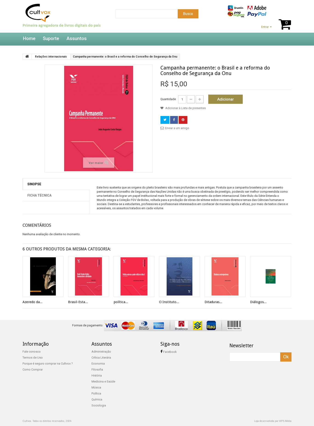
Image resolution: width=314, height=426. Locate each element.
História (96, 375)
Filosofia (97, 369)
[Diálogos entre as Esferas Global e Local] (270, 276)
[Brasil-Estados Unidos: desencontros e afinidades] (88, 276)
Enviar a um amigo (177, 128)
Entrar (265, 27)
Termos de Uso (33, 357)
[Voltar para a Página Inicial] (27, 56)
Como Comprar (33, 369)
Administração (101, 351)
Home (29, 38)
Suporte (51, 38)
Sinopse (34, 184)
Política (96, 393)
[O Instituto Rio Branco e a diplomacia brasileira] (179, 276)
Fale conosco (32, 351)
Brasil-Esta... (78, 302)
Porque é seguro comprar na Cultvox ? (48, 363)
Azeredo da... (33, 302)
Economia (98, 363)
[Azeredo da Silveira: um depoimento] (43, 276)
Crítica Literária (101, 357)
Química (96, 399)
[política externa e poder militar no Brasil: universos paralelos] (134, 276)
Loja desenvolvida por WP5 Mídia (272, 421)
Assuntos (76, 38)
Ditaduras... (213, 302)
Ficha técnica (39, 195)
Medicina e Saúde (103, 381)
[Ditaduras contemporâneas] (225, 276)
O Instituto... (169, 302)
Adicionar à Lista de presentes (185, 108)
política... (121, 302)
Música (96, 387)
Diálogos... (258, 302)
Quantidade (168, 99)
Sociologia (98, 405)
